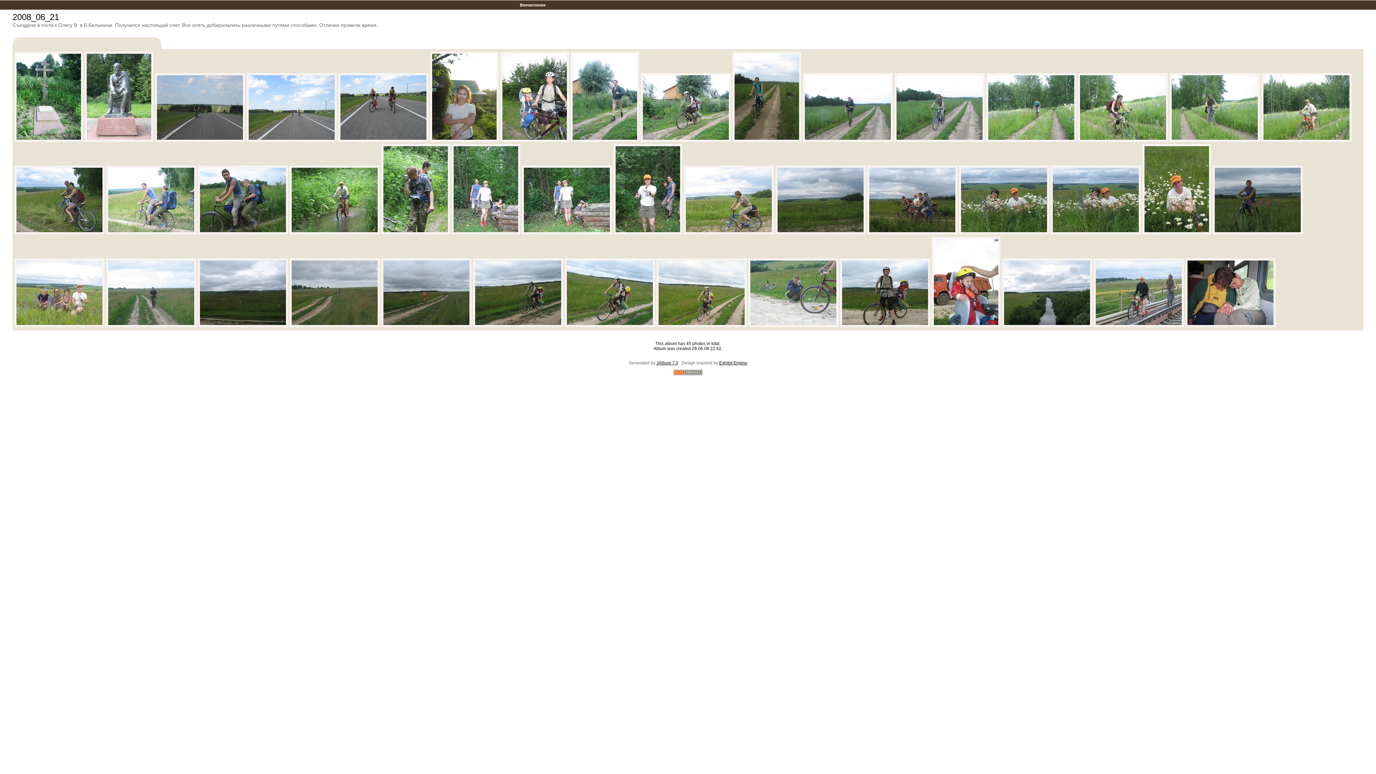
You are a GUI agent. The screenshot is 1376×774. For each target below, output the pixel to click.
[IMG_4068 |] (1215, 141)
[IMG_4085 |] (820, 233)
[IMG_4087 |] (1004, 233)
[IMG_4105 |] (701, 326)
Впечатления (533, 5)
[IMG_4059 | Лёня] (604, 141)
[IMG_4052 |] (383, 141)
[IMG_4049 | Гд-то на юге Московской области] (200, 141)
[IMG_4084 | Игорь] (729, 233)
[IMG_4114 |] (1047, 326)
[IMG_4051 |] (292, 141)
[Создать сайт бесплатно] (688, 373)
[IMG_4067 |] (1123, 141)
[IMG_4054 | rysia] (464, 141)
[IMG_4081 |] (486, 233)
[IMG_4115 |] (1139, 326)
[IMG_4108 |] (793, 326)
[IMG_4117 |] (1230, 326)
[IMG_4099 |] (426, 326)
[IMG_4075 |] (243, 233)
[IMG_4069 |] (1306, 141)
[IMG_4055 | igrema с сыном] (534, 141)
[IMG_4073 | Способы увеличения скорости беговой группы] (151, 233)
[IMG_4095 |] (151, 326)
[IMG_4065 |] (1031, 141)
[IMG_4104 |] (610, 326)
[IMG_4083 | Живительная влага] (647, 233)
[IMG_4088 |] (1096, 233)
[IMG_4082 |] (567, 233)
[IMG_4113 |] (966, 326)
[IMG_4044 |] (48, 141)
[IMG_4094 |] (59, 326)
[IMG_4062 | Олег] (766, 141)
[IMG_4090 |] (1176, 233)
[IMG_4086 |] (912, 233)
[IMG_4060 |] (686, 141)
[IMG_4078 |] (335, 233)
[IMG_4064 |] (939, 141)
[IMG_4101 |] (518, 326)
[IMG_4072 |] (59, 233)
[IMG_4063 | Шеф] (848, 141)
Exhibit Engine (733, 363)
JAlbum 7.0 (667, 363)
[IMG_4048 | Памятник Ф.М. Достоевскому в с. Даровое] (119, 141)
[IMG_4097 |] (243, 326)
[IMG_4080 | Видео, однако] (415, 233)
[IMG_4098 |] (335, 326)
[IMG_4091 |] (1258, 233)
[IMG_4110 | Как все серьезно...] (885, 326)
